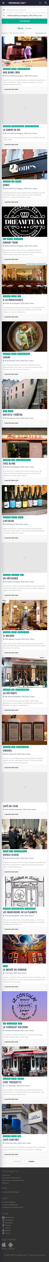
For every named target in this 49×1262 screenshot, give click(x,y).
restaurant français (23, 69)
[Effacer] (44, 15)
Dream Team (10, 242)
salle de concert (12, 1023)
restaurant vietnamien (31, 126)
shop (13, 460)
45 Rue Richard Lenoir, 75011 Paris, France (19, 418)
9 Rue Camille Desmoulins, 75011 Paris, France (20, 809)
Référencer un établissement (13, 1180)
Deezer (8, 1233)
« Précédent (17, 1161)
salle (5, 411)
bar (13, 181)
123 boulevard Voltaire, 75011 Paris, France (19, 582)
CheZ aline (9, 463)
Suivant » (31, 1161)
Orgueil (7, 750)
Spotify (8, 1230)
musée (5, 966)
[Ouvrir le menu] (3, 2)
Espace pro (6, 1175)
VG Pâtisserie (10, 578)
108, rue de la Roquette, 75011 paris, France (20, 697)
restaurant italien (23, 632)
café (19, 296)
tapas (13, 747)
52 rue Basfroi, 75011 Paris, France (16, 524)
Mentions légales (8, 1202)
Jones (6, 184)
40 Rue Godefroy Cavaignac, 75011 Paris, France (21, 246)
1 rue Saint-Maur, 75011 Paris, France (17, 1086)
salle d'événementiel (20, 851)
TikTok (7, 1228)
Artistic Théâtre (12, 414)
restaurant (7, 69)
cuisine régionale (30, 908)
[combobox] (26, 9)
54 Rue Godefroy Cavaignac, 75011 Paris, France (21, 76)
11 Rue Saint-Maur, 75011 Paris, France (18, 1143)
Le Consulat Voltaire (15, 1027)
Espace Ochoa (11, 854)
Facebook (9, 1222)
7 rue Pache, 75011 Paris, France (16, 973)
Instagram (9, 1220)
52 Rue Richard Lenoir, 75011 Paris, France (19, 361)
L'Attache (8, 520)
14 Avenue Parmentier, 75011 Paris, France (19, 1030)
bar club (10, 239)
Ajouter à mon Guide (11, 89)
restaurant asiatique (17, 126)
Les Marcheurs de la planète (20, 912)
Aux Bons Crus (11, 72)
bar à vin (18, 181)
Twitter (8, 1225)
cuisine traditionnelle (22, 689)
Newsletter (9, 1217)
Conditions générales (10, 1204)
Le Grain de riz (11, 129)
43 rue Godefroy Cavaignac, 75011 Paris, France (21, 188)
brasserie (20, 1078)
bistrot (14, 69)
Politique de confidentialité (12, 1207)
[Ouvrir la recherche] (45, 2)
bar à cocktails (18, 239)
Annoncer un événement (11, 1178)
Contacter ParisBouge (10, 1192)
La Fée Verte (10, 693)
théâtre (10, 411)
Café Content (11, 1139)
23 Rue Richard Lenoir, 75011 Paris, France (19, 858)
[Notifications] (40, 2)
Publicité (5, 1183)
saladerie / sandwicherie (23, 460)
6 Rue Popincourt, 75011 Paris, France (18, 754)
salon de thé (15, 574)
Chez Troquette (12, 1082)
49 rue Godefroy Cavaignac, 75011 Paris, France (21, 133)
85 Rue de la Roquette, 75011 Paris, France (19, 467)
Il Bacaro (8, 635)
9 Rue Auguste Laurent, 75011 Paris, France (19, 639)
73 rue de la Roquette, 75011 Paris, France (19, 916)
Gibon (6, 357)
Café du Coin (10, 806)
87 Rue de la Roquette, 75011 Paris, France (19, 303)
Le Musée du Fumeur (14, 969)
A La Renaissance (13, 299)
